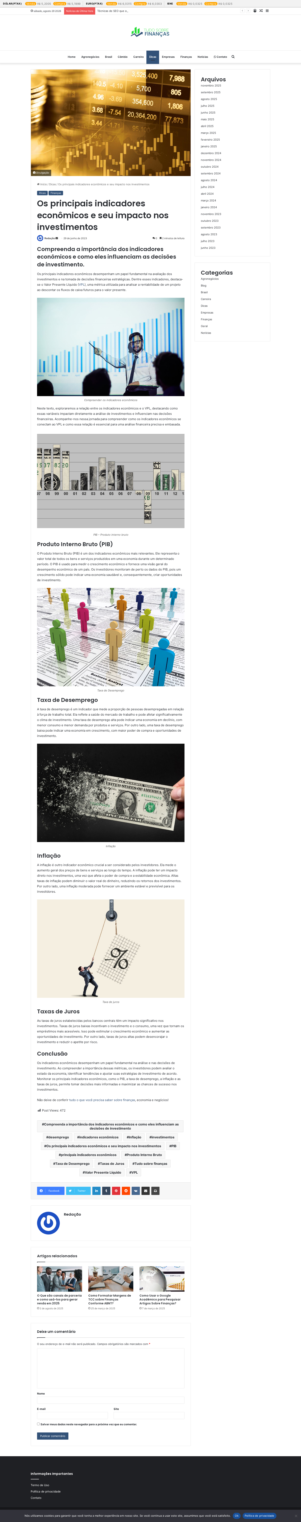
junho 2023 (208, 247)
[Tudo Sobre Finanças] (150, 32)
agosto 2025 (209, 99)
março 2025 (208, 132)
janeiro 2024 (209, 207)
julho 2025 (207, 105)
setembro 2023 (211, 227)
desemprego (58, 1137)
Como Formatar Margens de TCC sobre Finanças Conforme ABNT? (109, 1299)
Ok (237, 1515)
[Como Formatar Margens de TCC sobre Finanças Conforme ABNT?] (110, 1279)
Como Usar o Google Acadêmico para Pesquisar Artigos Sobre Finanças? (160, 1299)
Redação (49, 238)
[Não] (296, 1516)
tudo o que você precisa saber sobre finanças (102, 1100)
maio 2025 (207, 119)
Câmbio (123, 56)
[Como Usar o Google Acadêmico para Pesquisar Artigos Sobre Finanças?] (161, 1279)
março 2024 (208, 200)
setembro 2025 (211, 92)
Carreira (138, 56)
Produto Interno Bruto (144, 1155)
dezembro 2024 (211, 153)
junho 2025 (208, 112)
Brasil (108, 56)
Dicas (152, 56)
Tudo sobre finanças (151, 1164)
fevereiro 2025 (210, 139)
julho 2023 (207, 241)
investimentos (163, 1137)
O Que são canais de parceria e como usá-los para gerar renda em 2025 (59, 1299)
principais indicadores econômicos (89, 1155)
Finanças (186, 56)
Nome (41, 1393)
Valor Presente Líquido (103, 1172)
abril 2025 (207, 126)
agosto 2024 (209, 180)
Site (116, 1409)
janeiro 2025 (209, 146)
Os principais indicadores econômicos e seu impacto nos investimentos (103, 1146)
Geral (204, 326)
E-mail (41, 1409)
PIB (174, 1146)
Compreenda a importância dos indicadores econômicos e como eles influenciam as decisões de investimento (111, 1126)
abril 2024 (207, 193)
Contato (221, 56)
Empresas (168, 56)
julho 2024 (207, 187)
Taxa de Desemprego (72, 1164)
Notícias (203, 56)
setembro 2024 (211, 173)
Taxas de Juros (112, 1164)
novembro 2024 (211, 159)
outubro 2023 (209, 220)
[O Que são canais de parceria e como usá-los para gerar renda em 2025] (59, 1279)
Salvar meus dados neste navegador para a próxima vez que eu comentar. (89, 1424)
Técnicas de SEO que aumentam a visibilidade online (130, 11)
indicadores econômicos (99, 1137)
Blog (203, 285)
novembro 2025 (211, 85)
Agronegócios (90, 56)
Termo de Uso (40, 1485)
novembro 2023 (211, 214)
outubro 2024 (209, 166)
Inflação (135, 1137)
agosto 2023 (209, 234)
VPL (82, 284)
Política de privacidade (46, 1491)
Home (72, 56)
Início (43, 184)
